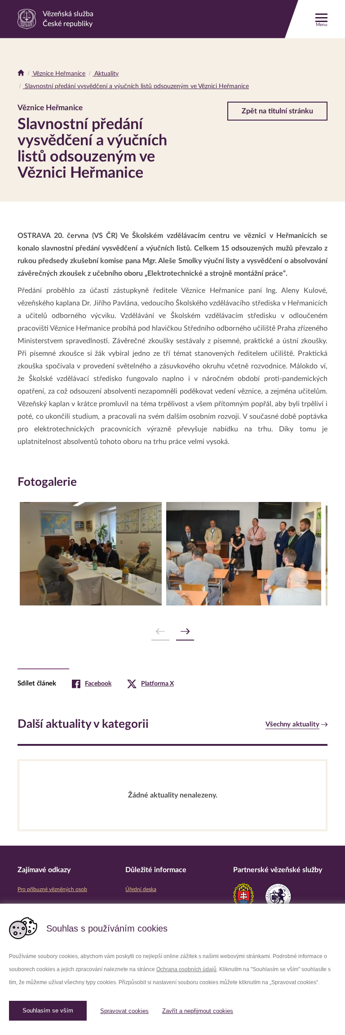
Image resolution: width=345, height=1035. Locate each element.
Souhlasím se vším (47, 1010)
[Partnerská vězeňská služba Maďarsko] (278, 896)
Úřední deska (140, 889)
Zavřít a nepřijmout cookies (197, 1011)
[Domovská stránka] (21, 74)
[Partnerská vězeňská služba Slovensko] (243, 896)
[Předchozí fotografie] (160, 632)
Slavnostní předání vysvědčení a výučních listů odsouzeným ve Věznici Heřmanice (136, 86)
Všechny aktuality (292, 724)
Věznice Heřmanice (58, 74)
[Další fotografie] (185, 632)
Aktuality (106, 74)
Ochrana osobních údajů (186, 969)
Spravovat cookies (124, 1011)
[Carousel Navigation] (172, 632)
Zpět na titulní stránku (277, 111)
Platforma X (157, 684)
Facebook (98, 684)
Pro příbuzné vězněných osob (52, 889)
